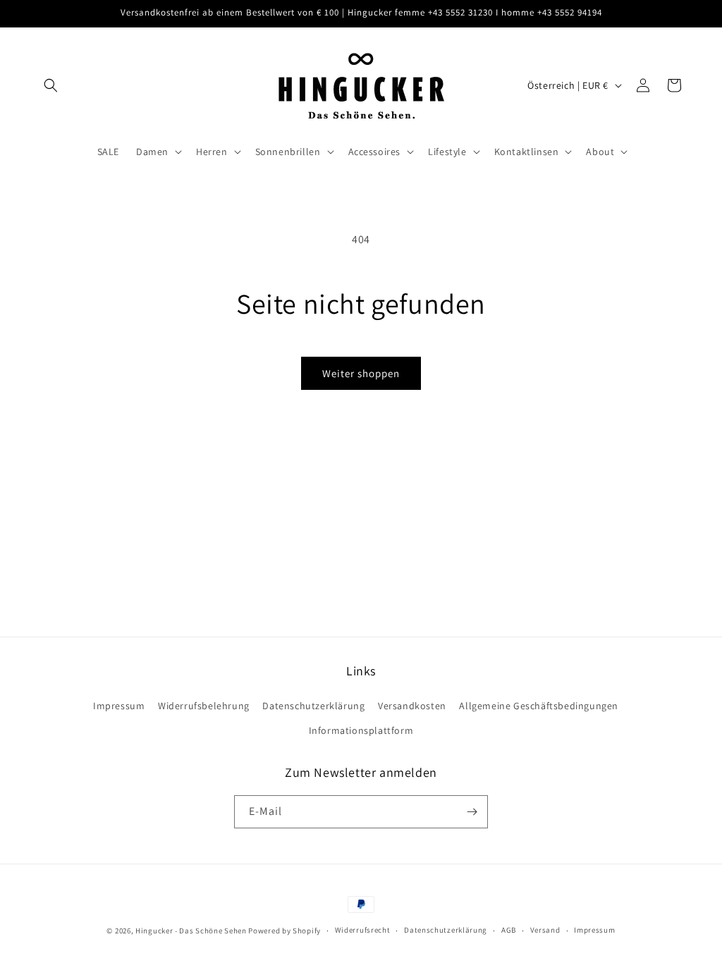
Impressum (119, 705)
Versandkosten (412, 705)
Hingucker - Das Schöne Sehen (191, 931)
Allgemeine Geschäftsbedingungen (538, 705)
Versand (545, 930)
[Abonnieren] (471, 811)
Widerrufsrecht (363, 930)
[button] (50, 85)
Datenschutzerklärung (313, 705)
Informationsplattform (361, 730)
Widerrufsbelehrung (204, 705)
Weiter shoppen (361, 373)
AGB (508, 930)
